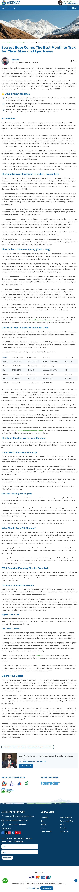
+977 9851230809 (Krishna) (15, 824)
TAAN (38, 655)
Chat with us (41, 761)
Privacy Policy (33, 888)
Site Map (63, 828)
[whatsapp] (5, 880)
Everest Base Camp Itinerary (40, 320)
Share (75, 61)
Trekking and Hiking (18, 42)
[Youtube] (16, 832)
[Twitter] (6, 832)
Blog (8, 42)
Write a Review (66, 817)
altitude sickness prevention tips (31, 430)
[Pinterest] (19, 832)
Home (3, 42)
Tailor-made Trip (66, 821)
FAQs (62, 824)
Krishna (15, 60)
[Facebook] (2, 832)
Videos (43, 828)
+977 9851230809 (71, 4)
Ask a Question (25, 766)
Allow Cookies (47, 888)
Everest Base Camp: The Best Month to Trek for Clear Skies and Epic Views (27, 747)
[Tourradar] (50, 783)
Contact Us (64, 831)
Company (44, 817)
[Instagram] (9, 832)
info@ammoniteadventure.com (16, 820)
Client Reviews (46, 831)
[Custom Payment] (39, 878)
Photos (44, 824)
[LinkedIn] (13, 832)
